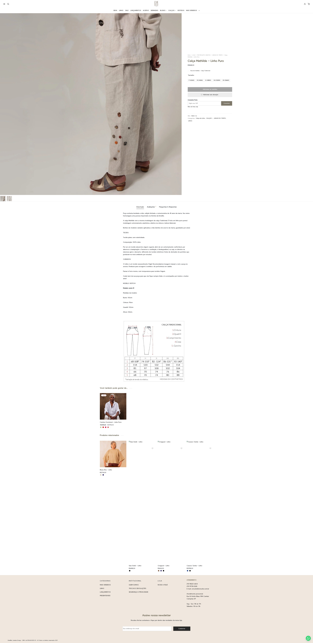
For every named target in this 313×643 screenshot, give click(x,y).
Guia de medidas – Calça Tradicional (200, 70)
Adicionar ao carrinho (210, 89)
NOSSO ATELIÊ (163, 585)
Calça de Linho (200, 118)
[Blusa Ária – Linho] (113, 454)
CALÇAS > (172, 10)
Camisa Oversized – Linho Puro (110, 422)
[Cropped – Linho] (171, 502)
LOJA (193, 55)
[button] (308, 638)
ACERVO (146, 10)
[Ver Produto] (123, 404)
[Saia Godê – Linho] (142, 502)
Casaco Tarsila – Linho (194, 565)
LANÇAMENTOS (135, 10)
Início (189, 55)
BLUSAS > (163, 10)
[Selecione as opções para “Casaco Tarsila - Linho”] (210, 453)
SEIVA (115, 10)
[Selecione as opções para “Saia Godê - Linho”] (152, 453)
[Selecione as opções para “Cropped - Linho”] (181, 453)
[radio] (191, 80)
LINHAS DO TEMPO (217, 55)
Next (180, 107)
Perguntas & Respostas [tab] (168, 207)
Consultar (227, 103)
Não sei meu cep (193, 106)
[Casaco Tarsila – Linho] (200, 502)
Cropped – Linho (163, 565)
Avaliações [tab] (151, 207)
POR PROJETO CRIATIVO (204, 55)
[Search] (8, 4)
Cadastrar (181, 628)
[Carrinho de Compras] (309, 4)
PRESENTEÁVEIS (105, 595)
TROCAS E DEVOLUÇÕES (137, 588)
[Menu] (4, 4)
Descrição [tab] (140, 207)
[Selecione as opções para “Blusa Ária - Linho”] (123, 448)
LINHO (121, 10)
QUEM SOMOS (133, 585)
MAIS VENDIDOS (191, 10)
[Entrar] (305, 4)
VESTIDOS (180, 10)
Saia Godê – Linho (135, 565)
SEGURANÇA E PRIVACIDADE (138, 592)
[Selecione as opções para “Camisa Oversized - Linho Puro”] (123, 401)
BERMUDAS (154, 10)
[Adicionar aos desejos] (123, 396)
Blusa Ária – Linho (106, 470)
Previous (1, 107)
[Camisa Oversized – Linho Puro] (113, 406)
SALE (126, 10)
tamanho (191, 75)
